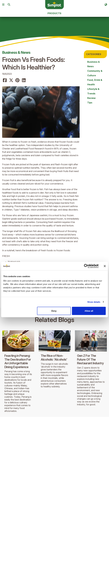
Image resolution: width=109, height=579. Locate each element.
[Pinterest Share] (17, 80)
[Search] (8, 4)
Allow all (89, 311)
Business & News (16, 52)
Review (91, 98)
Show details (93, 302)
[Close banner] (105, 266)
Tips (89, 102)
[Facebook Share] (5, 80)
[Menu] (3, 4)
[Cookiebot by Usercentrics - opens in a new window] (86, 266)
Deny (53, 311)
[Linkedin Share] (24, 80)
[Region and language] (105, 4)
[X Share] (11, 80)
